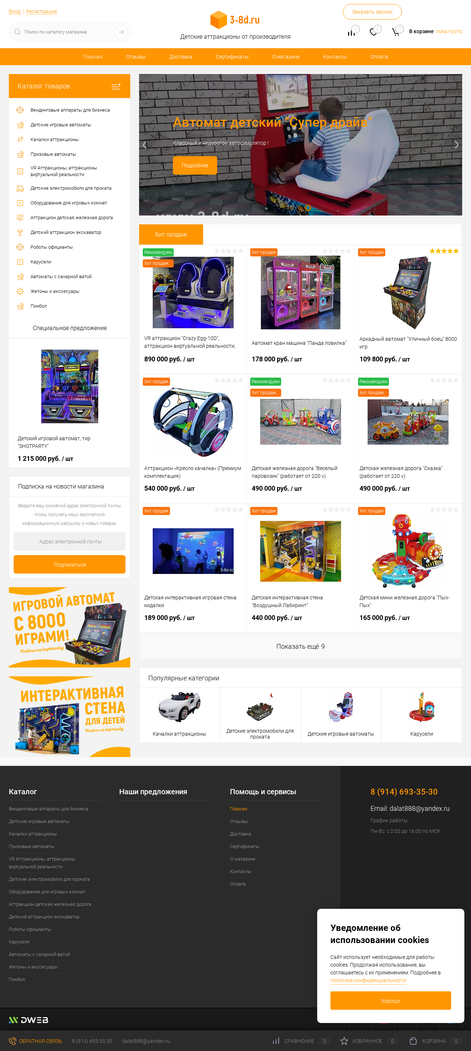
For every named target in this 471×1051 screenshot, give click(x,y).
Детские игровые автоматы (341, 734)
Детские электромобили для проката (260, 734)
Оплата (379, 57)
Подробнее (195, 165)
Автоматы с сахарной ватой (39, 954)
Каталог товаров (44, 86)
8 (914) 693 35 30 (92, 1041)
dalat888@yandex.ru (420, 808)
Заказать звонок (372, 12)
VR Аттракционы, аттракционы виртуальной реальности (42, 862)
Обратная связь (40, 1041)
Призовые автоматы (31, 846)
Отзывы (136, 57)
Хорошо (390, 1001)
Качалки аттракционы (179, 734)
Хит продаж (171, 234)
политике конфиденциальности (368, 980)
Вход (15, 11)
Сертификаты (232, 57)
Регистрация (41, 11)
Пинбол (17, 979)
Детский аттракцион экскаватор (44, 916)
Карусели (421, 734)
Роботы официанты (30, 929)
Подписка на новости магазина (61, 486)
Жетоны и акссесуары (33, 967)
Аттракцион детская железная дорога (50, 904)
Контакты (335, 57)
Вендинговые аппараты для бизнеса (48, 809)
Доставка (180, 57)
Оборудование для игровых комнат (47, 891)
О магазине (286, 57)
